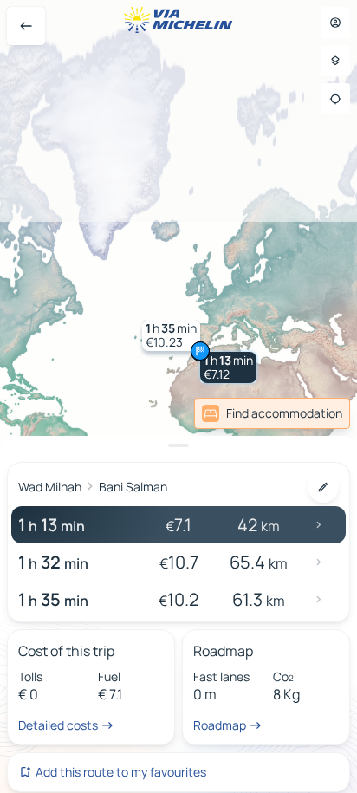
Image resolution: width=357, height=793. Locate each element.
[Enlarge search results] (178, 445)
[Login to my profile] (335, 22)
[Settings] (335, 60)
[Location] (335, 98)
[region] (178, 396)
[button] (228, 367)
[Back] (26, 26)
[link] (272, 413)
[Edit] (323, 487)
